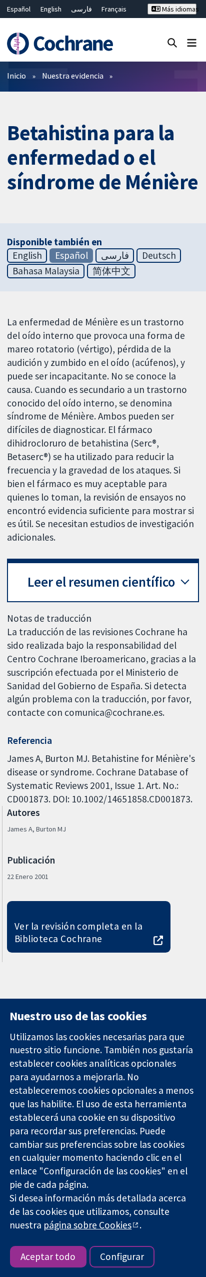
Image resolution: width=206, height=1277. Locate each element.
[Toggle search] (172, 42)
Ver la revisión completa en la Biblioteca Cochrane (78, 932)
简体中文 (111, 271)
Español (18, 9)
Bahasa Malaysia (46, 271)
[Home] (61, 44)
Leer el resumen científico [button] (101, 582)
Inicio (16, 76)
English (51, 9)
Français (114, 9)
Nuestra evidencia (73, 76)
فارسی (81, 9)
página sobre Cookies (88, 1225)
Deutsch (159, 255)
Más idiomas (178, 9)
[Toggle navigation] (191, 42)
